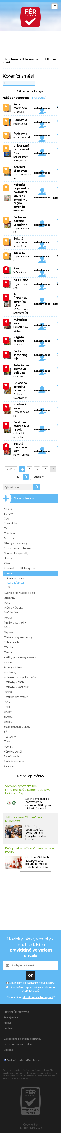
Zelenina (9, 766)
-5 (6, 385)
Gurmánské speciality (16, 553)
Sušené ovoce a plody (17, 726)
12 (18, 477)
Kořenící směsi (15, 582)
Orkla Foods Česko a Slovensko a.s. (20, 394)
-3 (6, 353)
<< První (11, 469)
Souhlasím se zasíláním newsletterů (32, 983)
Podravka (20, 120)
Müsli (6, 627)
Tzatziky (19, 252)
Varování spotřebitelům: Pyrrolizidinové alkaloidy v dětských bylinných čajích (28, 790)
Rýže (7, 707)
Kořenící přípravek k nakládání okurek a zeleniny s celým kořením (21, 196)
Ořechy (8, 647)
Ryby (7, 702)
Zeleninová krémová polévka (21, 369)
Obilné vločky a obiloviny (18, 637)
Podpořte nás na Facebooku (23, 1060)
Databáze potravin (33, 59)
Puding (8, 692)
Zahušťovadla (11, 756)
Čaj (5, 528)
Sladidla (8, 716)
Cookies (8, 1050)
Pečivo (8, 662)
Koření (8, 573)
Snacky (8, 722)
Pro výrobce (11, 1017)
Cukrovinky (10, 523)
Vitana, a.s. (18, 112)
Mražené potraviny (15, 622)
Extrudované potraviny (17, 548)
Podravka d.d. (20, 124)
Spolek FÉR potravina (16, 1012)
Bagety (8, 513)
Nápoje (8, 632)
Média (7, 1023)
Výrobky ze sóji (13, 751)
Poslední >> (38, 477)
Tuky (7, 741)
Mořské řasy (11, 612)
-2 (6, 282)
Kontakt (8, 1028)
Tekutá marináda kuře (20, 447)
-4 (6, 367)
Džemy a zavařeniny (16, 543)
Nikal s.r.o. (18, 377)
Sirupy (7, 712)
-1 (6, 268)
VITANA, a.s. (19, 246)
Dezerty (9, 538)
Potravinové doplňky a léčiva (20, 677)
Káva (7, 563)
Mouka (8, 617)
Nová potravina (24, 498)
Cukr (6, 518)
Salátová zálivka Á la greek (21, 426)
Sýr (6, 731)
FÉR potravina (11, 59)
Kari (16, 268)
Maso (7, 602)
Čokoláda (9, 533)
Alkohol (8, 508)
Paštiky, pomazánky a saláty (20, 657)
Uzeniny (8, 746)
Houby (8, 558)
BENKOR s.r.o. (20, 211)
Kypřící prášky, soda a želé (19, 593)
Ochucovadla (11, 642)
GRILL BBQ (20, 280)
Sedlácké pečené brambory (20, 221)
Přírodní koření (15, 578)
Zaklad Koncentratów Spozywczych (20, 157)
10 (45, 469)
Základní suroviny (14, 761)
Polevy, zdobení (13, 667)
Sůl (8, 587)
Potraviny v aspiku (14, 682)
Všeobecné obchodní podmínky (22, 1038)
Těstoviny (10, 736)
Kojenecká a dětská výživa (19, 568)
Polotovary (10, 672)
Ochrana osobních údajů (18, 1044)
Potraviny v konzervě (16, 687)
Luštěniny (9, 597)
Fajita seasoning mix (20, 355)
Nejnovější (38, 97)
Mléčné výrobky (13, 607)
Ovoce (8, 652)
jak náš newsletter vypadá (38, 997)
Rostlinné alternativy (15, 697)
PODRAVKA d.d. (21, 137)
